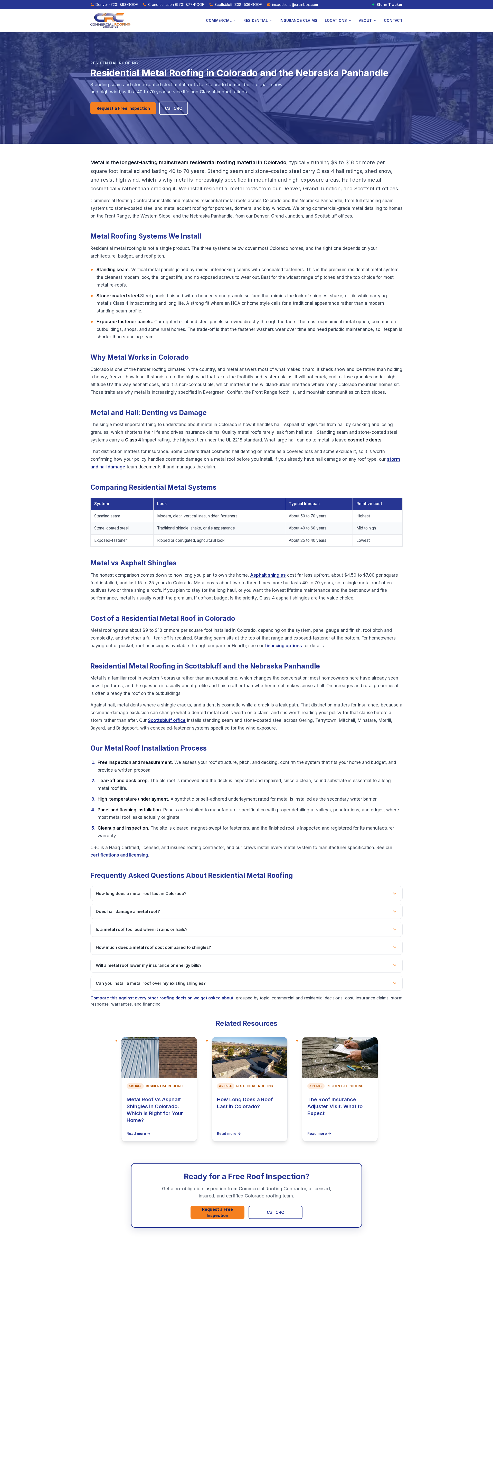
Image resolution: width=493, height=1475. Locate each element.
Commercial (219, 20)
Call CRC (173, 108)
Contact (393, 20)
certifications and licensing (119, 855)
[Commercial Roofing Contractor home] (110, 20)
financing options (283, 645)
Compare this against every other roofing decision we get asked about (161, 997)
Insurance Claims (299, 20)
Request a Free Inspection (123, 108)
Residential (255, 20)
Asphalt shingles (268, 575)
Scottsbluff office (167, 720)
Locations (336, 20)
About (365, 20)
